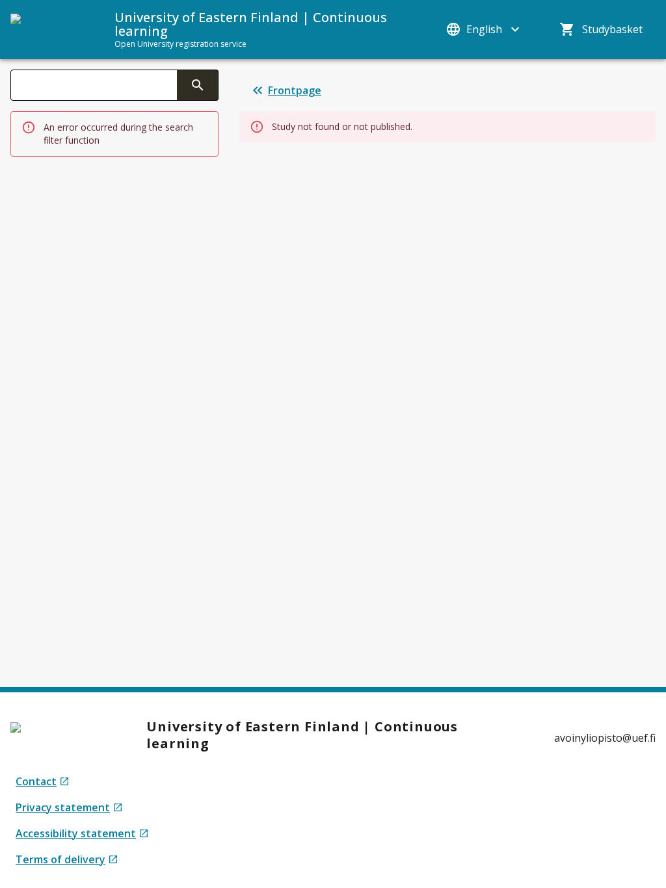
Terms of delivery (64, 859)
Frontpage (294, 90)
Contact (43, 781)
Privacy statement (64, 807)
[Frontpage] (49, 29)
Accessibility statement (76, 833)
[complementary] (198, 85)
